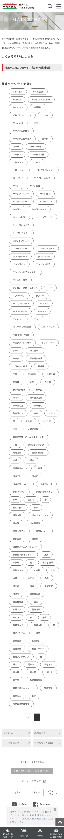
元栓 (32, 382)
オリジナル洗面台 (21, 131)
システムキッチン (21, 201)
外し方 (29, 421)
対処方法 (17, 452)
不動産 (40, 835)
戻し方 (31, 499)
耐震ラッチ (18, 625)
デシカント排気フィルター (25, 272)
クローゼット (19, 170)
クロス (37, 162)
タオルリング (44, 256)
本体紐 (16, 562)
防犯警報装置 (36, 680)
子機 (15, 445)
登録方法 (36, 609)
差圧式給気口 (38, 452)
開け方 (50, 672)
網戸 (44, 617)
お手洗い (38, 107)
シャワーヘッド (39, 209)
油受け (31, 578)
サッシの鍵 (35, 185)
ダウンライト (19, 264)
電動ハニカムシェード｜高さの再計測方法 (28, 67)
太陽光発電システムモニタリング (28, 437)
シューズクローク (44, 217)
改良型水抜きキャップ (23, 554)
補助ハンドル (19, 633)
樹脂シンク (18, 570)
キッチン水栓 (38, 154)
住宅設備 (51, 374)
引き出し (17, 476)
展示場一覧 (8, 835)
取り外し (38, 405)
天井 (15, 429)
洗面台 (16, 586)
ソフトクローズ (20, 256)
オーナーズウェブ (32, 781)
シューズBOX (19, 217)
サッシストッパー (21, 193)
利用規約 (35, 792)
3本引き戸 (18, 91)
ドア (50, 287)
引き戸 (35, 476)
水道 (15, 578)
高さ (34, 696)
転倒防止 (36, 641)
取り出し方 (18, 405)
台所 (36, 413)
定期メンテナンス (36, 445)
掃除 (36, 507)
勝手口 (39, 390)
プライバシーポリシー (53, 792)
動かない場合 (19, 390)
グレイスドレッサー (45, 170)
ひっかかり (18, 123)
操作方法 (17, 539)
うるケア (17, 99)
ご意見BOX (17, 792)
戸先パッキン (19, 492)
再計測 (48, 382)
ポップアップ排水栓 (22, 327)
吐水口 (52, 413)
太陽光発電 (33, 429)
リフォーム (8, 733)
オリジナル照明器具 (22, 138)
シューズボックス (21, 225)
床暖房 (31, 460)
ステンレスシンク (21, 240)
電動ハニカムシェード (23, 688)
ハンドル (44, 303)
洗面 (47, 578)
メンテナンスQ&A (11, 743)
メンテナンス (48, 327)
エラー (37, 123)
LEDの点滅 (38, 91)
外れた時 (46, 421)
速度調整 (17, 648)
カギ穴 (45, 138)
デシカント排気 (43, 264)
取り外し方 (18, 413)
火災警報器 (18, 601)
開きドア (49, 664)
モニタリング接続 (21, 335)
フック (37, 319)
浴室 (32, 586)
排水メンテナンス (40, 515)
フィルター (18, 319)
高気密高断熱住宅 (21, 703)
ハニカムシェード (21, 303)
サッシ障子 (45, 193)
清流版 (16, 593)
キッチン (17, 154)
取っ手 (16, 397)
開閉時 (16, 680)
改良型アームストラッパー (25, 546)
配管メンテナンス (21, 656)
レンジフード (48, 342)
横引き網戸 (47, 562)
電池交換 (48, 688)
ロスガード (35, 350)
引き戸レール (46, 484)
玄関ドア (17, 609)
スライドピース (47, 248)
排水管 (16, 523)
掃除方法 (17, 515)
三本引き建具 (36, 358)
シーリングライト (21, 233)
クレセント (18, 162)
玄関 (36, 601)
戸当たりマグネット (45, 492)
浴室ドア (49, 586)
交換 (15, 374)
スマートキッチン (21, 248)
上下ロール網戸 (20, 366)
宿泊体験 (24, 835)
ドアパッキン (19, 295)
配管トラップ (38, 648)
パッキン (42, 311)
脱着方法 (38, 625)
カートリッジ (36, 146)
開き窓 (33, 672)
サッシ (16, 185)
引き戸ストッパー (21, 484)
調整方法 (17, 641)
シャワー (17, 209)
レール (16, 350)
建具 (40, 468)
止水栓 (37, 570)
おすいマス (18, 107)
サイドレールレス (42, 178)
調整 (38, 633)
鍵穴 (15, 664)
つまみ (45, 115)
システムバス (46, 201)
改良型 (35, 539)
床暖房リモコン (20, 468)
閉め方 (31, 664)
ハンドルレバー (20, 311)
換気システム (19, 531)
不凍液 (41, 366)
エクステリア (40, 733)
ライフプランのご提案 (43, 743)
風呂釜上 (17, 696)
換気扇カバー (42, 531)
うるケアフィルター (41, 99)
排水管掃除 (35, 523)
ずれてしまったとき (22, 115)
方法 (46, 554)
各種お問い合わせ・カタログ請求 (32, 771)
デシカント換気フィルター (25, 287)
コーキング (18, 178)
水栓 (53, 570)
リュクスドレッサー (22, 342)
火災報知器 (35, 593)
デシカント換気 (20, 280)
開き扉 (16, 672)
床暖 (15, 460)
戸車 (15, 499)
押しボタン (18, 507)
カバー (16, 146)
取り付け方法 (36, 397)
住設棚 (16, 382)
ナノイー (40, 295)
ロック (16, 358)
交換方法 (32, 374)
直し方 (16, 617)
